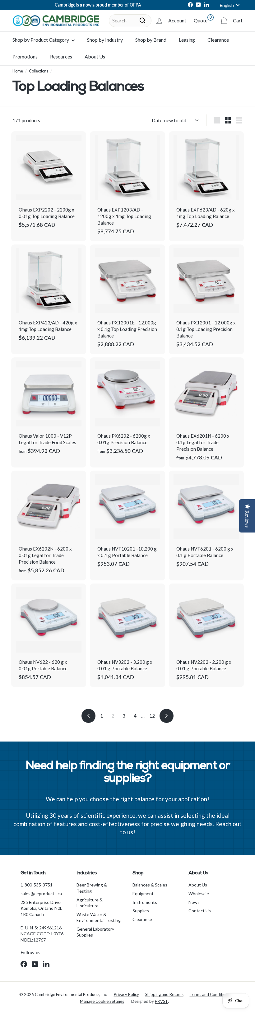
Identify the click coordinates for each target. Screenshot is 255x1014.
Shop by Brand (150, 40)
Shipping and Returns (164, 994)
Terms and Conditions (210, 994)
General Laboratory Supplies (95, 932)
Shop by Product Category (41, 40)
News (194, 902)
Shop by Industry (105, 40)
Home (17, 70)
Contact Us (199, 910)
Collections (38, 70)
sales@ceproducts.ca (41, 893)
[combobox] (130, 20)
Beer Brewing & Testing (91, 888)
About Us (95, 56)
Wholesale (198, 893)
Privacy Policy (126, 994)
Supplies (140, 910)
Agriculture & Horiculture (89, 903)
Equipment (143, 893)
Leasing (187, 40)
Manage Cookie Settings (102, 1001)
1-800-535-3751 (37, 884)
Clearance (218, 40)
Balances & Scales (149, 884)
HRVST (161, 1001)
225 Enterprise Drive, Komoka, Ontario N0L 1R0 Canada (41, 908)
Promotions (25, 56)
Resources (61, 56)
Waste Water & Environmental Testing (98, 917)
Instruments (144, 902)
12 (152, 716)
